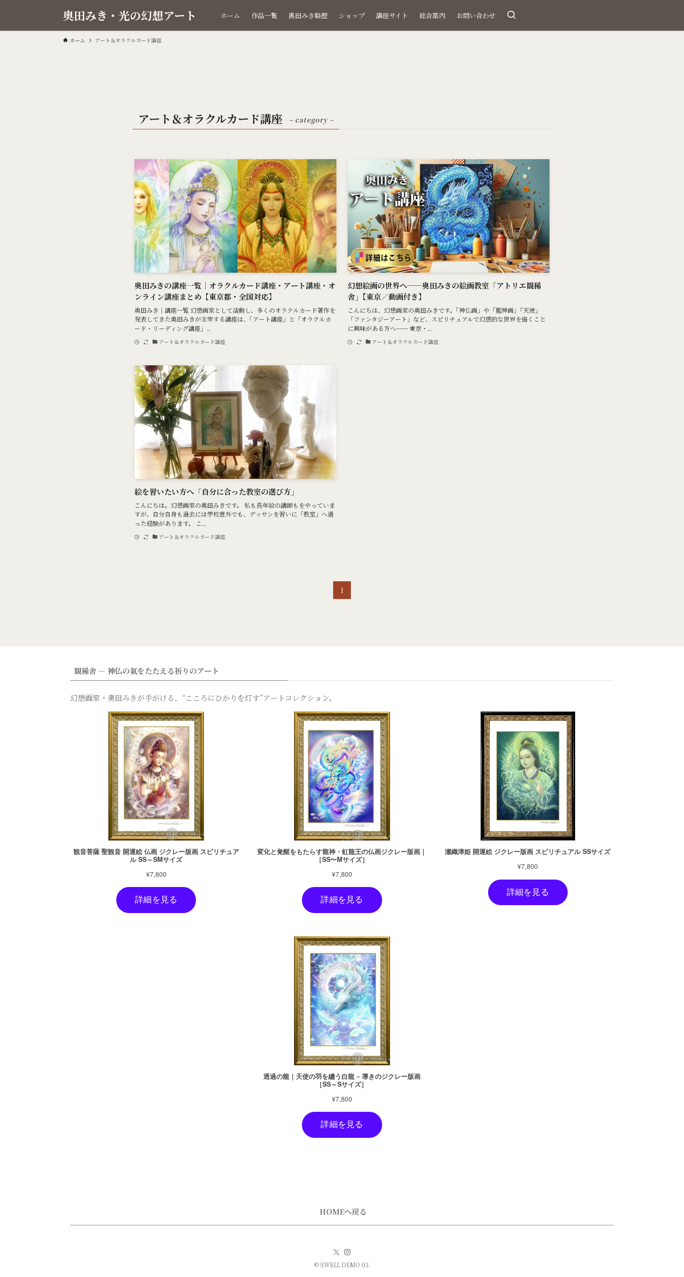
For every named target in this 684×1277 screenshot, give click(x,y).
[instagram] (347, 1252)
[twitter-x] (336, 1252)
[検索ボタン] (511, 15)
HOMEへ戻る (343, 1211)
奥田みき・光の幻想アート (129, 15)
